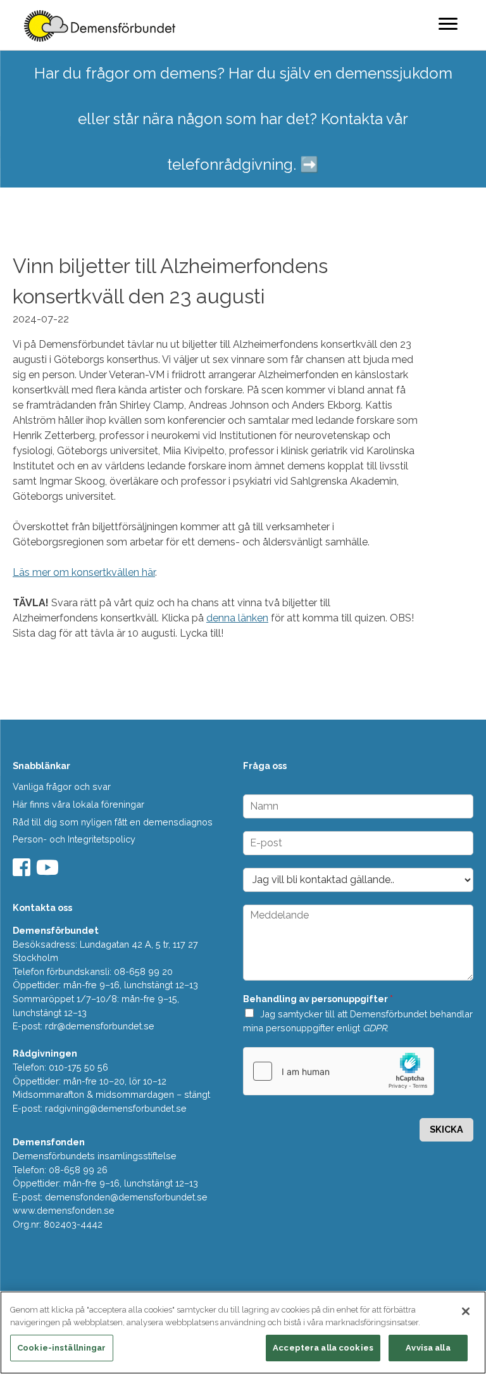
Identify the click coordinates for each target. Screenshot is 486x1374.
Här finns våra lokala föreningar (78, 804)
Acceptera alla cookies (323, 1347)
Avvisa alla (428, 1347)
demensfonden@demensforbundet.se (126, 1197)
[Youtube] (49, 871)
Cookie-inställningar (61, 1347)
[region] (243, 1332)
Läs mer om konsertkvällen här (84, 572)
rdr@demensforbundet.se (99, 1026)
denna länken (237, 618)
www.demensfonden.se (64, 1210)
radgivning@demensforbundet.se (116, 1108)
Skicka (446, 1129)
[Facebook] (23, 871)
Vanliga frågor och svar (62, 786)
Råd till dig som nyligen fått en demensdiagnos (113, 822)
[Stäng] (466, 1311)
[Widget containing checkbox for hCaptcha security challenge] (338, 1071)
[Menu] (448, 23)
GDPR (375, 1027)
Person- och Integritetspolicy (74, 839)
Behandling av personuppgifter (318, 998)
